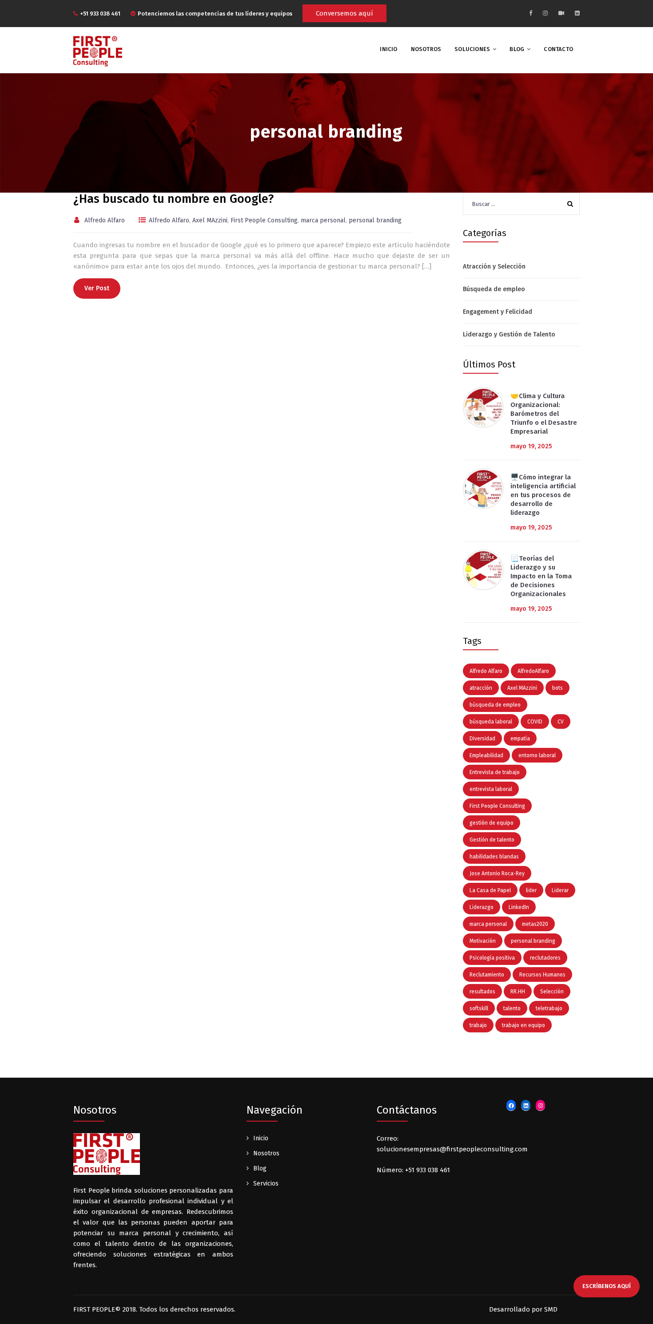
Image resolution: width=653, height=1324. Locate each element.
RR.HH (517, 991)
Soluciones (472, 49)
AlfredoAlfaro (533, 671)
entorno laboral (537, 755)
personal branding (375, 220)
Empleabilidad (486, 755)
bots (557, 688)
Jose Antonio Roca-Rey (497, 873)
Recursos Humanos (542, 975)
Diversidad (482, 738)
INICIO (388, 49)
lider (531, 890)
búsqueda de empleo (495, 705)
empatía (520, 738)
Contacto (558, 49)
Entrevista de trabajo (495, 772)
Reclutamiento (487, 975)
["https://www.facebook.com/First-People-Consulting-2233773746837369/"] (530, 13)
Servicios (266, 1183)
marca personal (323, 220)
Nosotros (426, 49)
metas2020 (535, 924)
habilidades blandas (494, 857)
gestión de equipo (492, 823)
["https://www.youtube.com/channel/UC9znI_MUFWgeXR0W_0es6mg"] (561, 13)
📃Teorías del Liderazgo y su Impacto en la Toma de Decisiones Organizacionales (541, 576)
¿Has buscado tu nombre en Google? (173, 199)
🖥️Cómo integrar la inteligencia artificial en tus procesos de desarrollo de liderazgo (543, 495)
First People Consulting (264, 220)
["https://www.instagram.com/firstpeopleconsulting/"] (545, 13)
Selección (552, 991)
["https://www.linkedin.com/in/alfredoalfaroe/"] (577, 13)
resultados (482, 991)
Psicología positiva (492, 958)
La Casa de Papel (490, 890)
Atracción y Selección (494, 266)
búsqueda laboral (491, 722)
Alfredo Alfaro (104, 220)
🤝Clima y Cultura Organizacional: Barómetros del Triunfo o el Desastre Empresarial (543, 413)
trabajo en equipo (523, 1025)
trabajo (478, 1025)
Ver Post (96, 288)
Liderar (560, 890)
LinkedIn (519, 907)
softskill (479, 1008)
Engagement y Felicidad (497, 312)
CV (560, 722)
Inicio (260, 1138)
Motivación (483, 941)
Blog (517, 49)
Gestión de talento (492, 840)
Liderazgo (482, 907)
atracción (481, 688)
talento (512, 1008)
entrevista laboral (491, 789)
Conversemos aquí (344, 13)
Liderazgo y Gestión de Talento (509, 334)
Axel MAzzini (209, 220)
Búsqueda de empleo (494, 289)
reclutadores (545, 958)
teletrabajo (549, 1008)
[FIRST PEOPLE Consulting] (97, 51)
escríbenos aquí (606, 1286)
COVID (534, 722)
